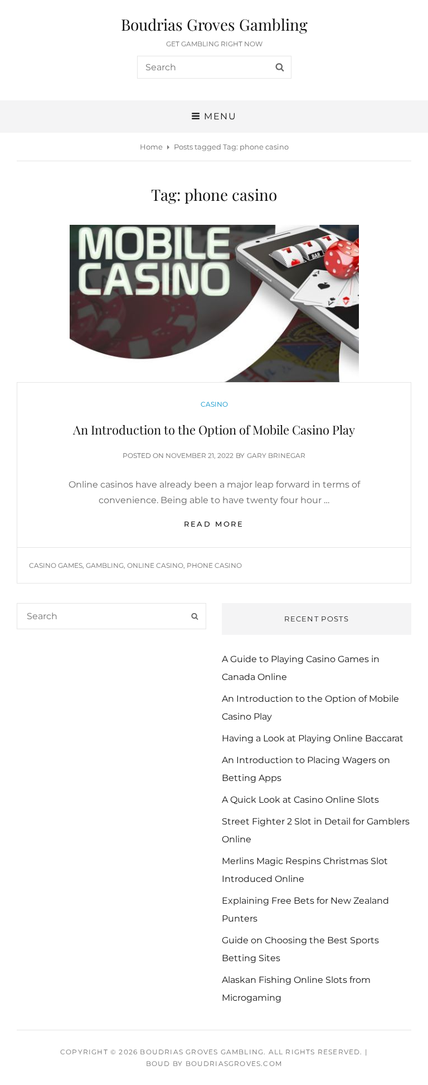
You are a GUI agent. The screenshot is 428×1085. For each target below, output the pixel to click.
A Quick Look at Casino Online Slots (300, 799)
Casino (214, 404)
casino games (55, 565)
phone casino (214, 565)
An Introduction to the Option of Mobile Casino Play (214, 429)
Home (151, 146)
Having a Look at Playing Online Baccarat (312, 738)
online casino (155, 565)
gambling (105, 565)
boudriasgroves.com (234, 1063)
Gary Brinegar (276, 455)
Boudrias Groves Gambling (214, 24)
